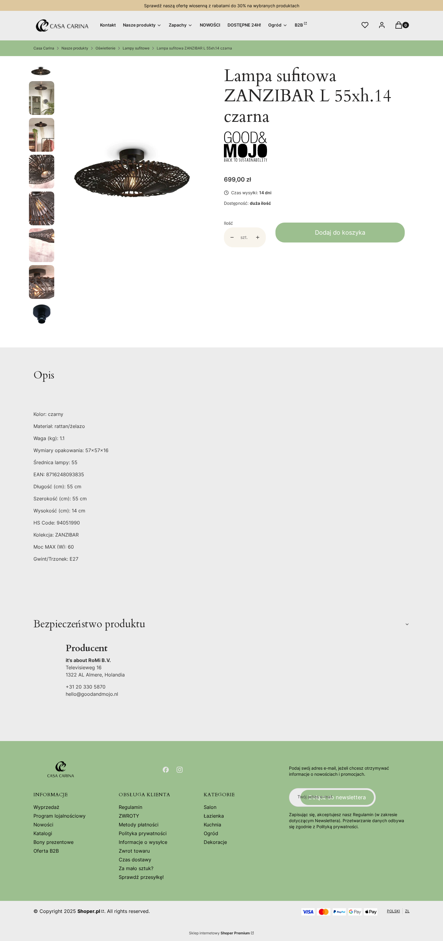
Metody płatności (139, 825)
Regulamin (130, 807)
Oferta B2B (46, 851)
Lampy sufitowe (136, 48)
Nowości (43, 825)
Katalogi (42, 833)
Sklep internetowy (219, 933)
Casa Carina (43, 48)
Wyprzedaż (46, 807)
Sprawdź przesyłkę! (141, 877)
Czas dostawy (135, 860)
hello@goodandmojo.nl (92, 694)
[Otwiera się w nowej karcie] (165, 769)
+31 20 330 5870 (85, 687)
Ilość (228, 223)
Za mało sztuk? (136, 868)
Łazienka (214, 816)
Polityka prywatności (143, 833)
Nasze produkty (74, 48)
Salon (210, 807)
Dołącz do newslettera (337, 797)
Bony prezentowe (53, 842)
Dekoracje (215, 842)
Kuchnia (212, 825)
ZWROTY (129, 816)
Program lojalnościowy (59, 816)
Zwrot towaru (134, 851)
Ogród (211, 833)
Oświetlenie (105, 48)
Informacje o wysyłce (143, 842)
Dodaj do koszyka (340, 232)
